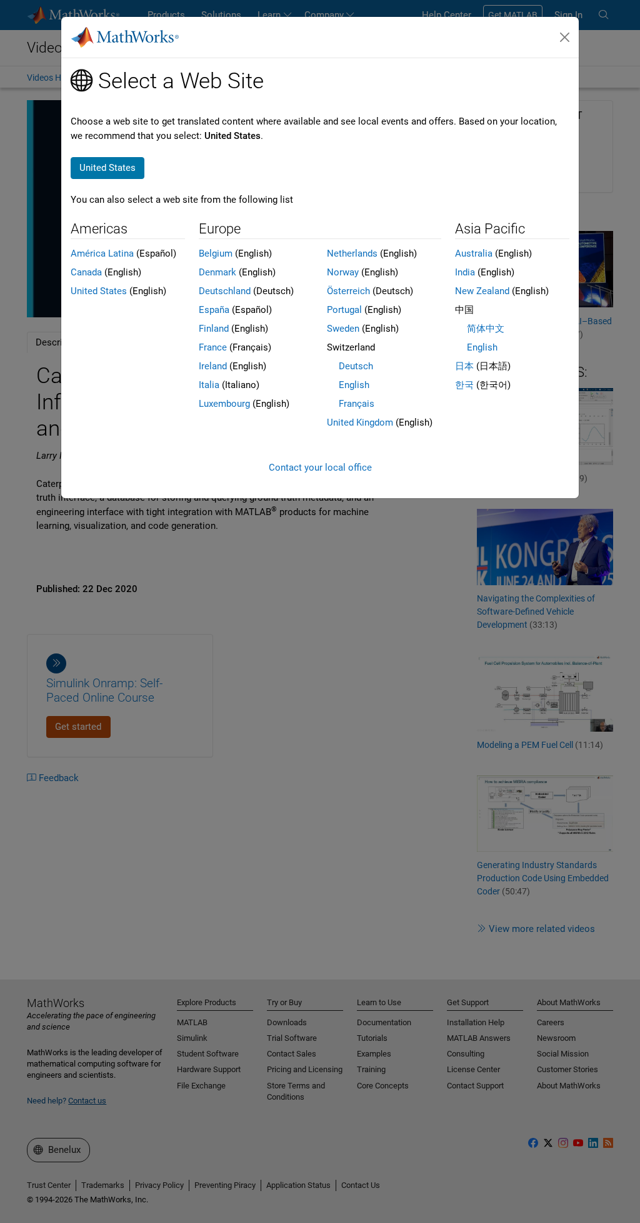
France (213, 347)
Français (356, 403)
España (214, 309)
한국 (464, 385)
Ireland (213, 366)
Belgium (215, 253)
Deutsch (356, 366)
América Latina (102, 253)
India (465, 272)
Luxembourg (224, 403)
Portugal (344, 309)
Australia (473, 253)
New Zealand (482, 291)
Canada (86, 272)
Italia (209, 385)
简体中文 (485, 328)
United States (99, 291)
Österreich (348, 291)
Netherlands (352, 253)
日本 (464, 366)
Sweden (343, 328)
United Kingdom (360, 422)
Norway (343, 272)
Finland (214, 328)
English (354, 385)
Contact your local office (320, 467)
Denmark (217, 272)
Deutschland (225, 291)
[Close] (565, 37)
